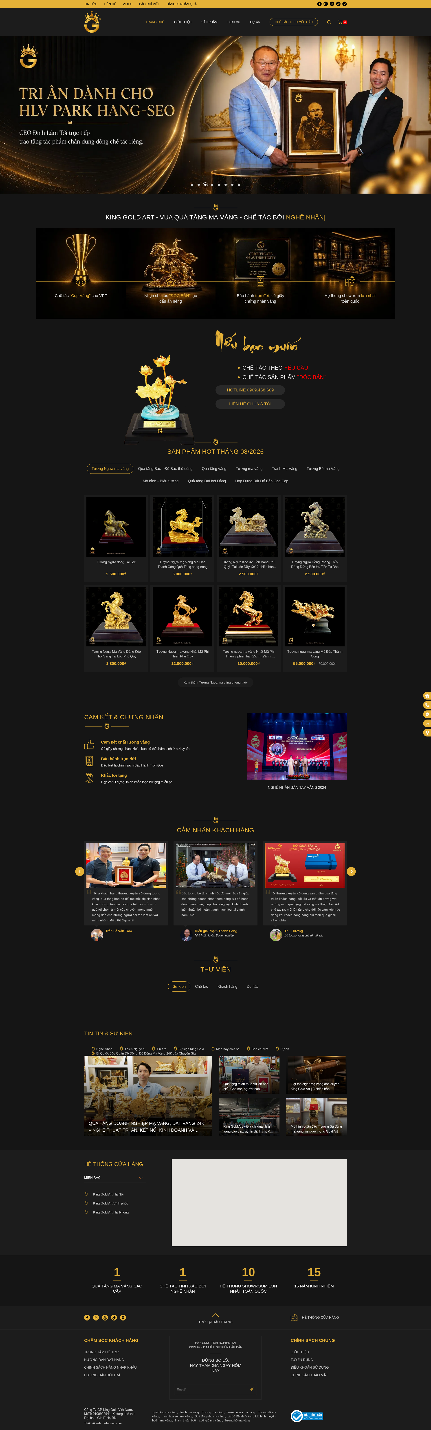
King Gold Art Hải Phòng (111, 1212)
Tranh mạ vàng (189, 1412)
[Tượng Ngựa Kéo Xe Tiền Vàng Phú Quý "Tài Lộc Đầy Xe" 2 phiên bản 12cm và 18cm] (248, 527)
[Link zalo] (325, 4)
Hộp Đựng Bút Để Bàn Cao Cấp (261, 481)
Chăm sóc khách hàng (111, 1340)
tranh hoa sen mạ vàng (176, 1416)
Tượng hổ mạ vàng (237, 1420)
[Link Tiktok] (338, 4)
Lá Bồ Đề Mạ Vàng (239, 1416)
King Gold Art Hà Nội (108, 1194)
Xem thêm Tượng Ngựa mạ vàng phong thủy (216, 682)
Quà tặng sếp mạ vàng (209, 1416)
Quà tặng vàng (214, 469)
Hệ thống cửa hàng (320, 1317)
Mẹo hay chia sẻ (228, 1049)
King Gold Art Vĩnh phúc (110, 1203)
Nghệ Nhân (104, 1049)
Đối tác (253, 986)
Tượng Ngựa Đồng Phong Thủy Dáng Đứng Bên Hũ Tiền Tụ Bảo (315, 564)
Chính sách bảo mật (309, 1375)
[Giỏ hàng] (340, 22)
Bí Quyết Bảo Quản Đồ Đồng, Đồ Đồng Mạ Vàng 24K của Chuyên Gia (146, 1053)
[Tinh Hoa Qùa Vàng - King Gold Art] (92, 22)
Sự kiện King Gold (191, 1049)
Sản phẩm (209, 22)
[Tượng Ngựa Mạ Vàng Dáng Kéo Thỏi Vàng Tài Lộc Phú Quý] (116, 616)
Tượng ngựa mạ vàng (240, 1412)
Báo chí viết (260, 1049)
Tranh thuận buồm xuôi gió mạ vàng (198, 1420)
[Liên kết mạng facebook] (427, 714)
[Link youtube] (332, 4)
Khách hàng (227, 986)
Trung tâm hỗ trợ (101, 1352)
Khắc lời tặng (114, 775)
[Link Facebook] (319, 4)
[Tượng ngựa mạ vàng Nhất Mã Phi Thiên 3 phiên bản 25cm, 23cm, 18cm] (248, 616)
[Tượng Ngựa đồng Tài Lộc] (116, 527)
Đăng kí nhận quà (182, 4)
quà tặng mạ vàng (164, 1412)
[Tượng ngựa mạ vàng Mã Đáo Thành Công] (315, 616)
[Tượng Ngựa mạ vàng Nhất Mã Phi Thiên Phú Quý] (182, 616)
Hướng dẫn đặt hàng (104, 1360)
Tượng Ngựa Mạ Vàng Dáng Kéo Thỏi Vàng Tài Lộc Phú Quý (116, 654)
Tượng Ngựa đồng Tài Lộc (116, 562)
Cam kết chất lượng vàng (125, 742)
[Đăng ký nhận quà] (427, 696)
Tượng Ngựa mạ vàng (110, 469)
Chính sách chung (313, 1340)
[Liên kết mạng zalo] (427, 724)
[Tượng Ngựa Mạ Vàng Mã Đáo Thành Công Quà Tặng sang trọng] (182, 527)
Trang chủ (155, 22)
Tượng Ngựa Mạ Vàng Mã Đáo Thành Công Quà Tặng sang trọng (182, 564)
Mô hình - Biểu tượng (160, 481)
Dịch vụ (233, 22)
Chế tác (201, 986)
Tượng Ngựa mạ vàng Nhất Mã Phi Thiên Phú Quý (182, 654)
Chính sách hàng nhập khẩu (110, 1367)
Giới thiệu (182, 22)
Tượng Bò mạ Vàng (323, 469)
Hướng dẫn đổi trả (102, 1375)
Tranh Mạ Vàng (284, 469)
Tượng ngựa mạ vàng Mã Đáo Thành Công (314, 654)
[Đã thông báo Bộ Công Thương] (319, 1416)
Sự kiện (179, 986)
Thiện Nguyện (135, 1049)
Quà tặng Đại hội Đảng (207, 481)
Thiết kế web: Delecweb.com (103, 1423)
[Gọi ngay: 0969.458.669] (427, 705)
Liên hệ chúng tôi (250, 404)
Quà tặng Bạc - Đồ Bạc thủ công (165, 469)
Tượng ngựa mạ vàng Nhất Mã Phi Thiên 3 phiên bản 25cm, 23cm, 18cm (248, 654)
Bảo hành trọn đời (118, 759)
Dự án (255, 22)
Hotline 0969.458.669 (250, 390)
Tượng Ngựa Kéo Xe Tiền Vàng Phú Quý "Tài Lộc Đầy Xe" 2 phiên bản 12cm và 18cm (248, 564)
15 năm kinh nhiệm (314, 1286)
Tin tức (161, 1049)
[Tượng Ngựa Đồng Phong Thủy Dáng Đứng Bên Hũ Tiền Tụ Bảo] (315, 527)
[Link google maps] (344, 4)
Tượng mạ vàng (249, 469)
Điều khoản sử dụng (310, 1367)
